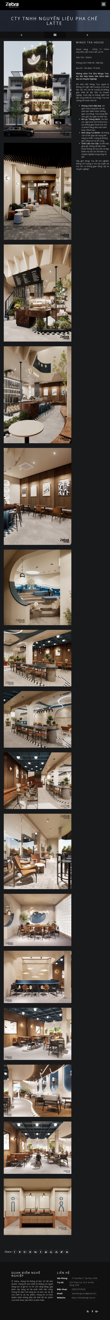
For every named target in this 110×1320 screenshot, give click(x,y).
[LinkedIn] (51, 1252)
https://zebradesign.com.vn (83, 1297)
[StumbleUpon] (56, 1252)
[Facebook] (14, 1252)
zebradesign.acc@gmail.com (84, 1293)
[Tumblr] (41, 1252)
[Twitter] (20, 1252)
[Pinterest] (30, 1252)
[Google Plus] (25, 1252)
